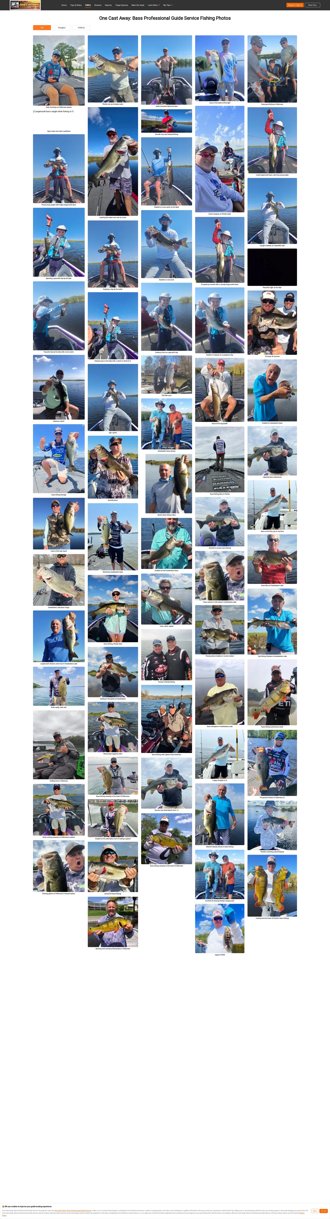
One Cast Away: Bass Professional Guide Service (73, 1211)
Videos (81, 27)
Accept (323, 1211)
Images (61, 27)
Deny (315, 1211)
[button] (154, 6)
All (42, 27)
